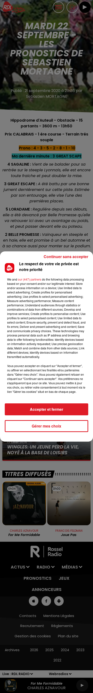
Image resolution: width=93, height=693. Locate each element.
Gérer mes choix (46, 426)
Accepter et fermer (46, 409)
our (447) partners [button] (29, 279)
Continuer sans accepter (66, 256)
